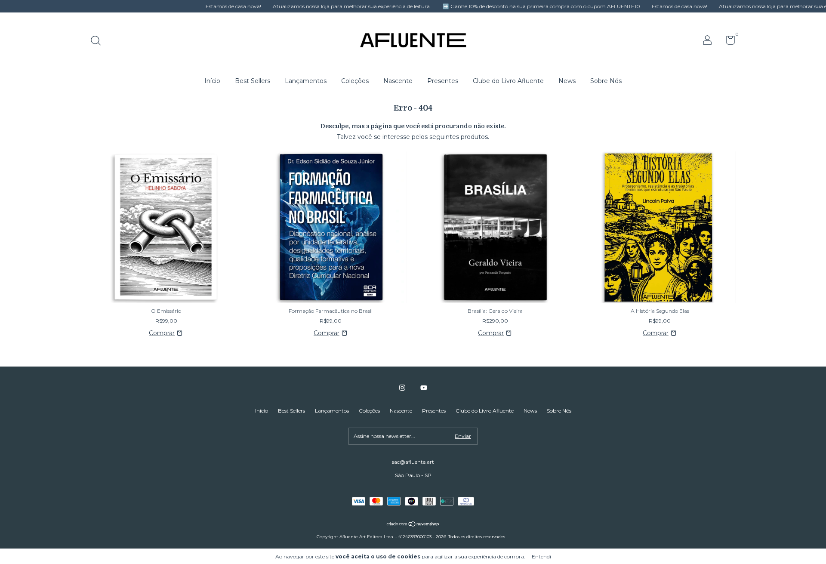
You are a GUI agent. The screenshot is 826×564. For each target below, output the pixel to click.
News (567, 81)
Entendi (541, 556)
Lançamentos (306, 81)
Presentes (442, 81)
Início (212, 81)
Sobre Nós (606, 81)
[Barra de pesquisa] (98, 41)
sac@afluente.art (413, 462)
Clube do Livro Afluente (508, 81)
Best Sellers (252, 81)
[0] (727, 41)
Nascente (398, 81)
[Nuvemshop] (413, 525)
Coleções (355, 81)
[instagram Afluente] (402, 387)
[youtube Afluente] (423, 387)
